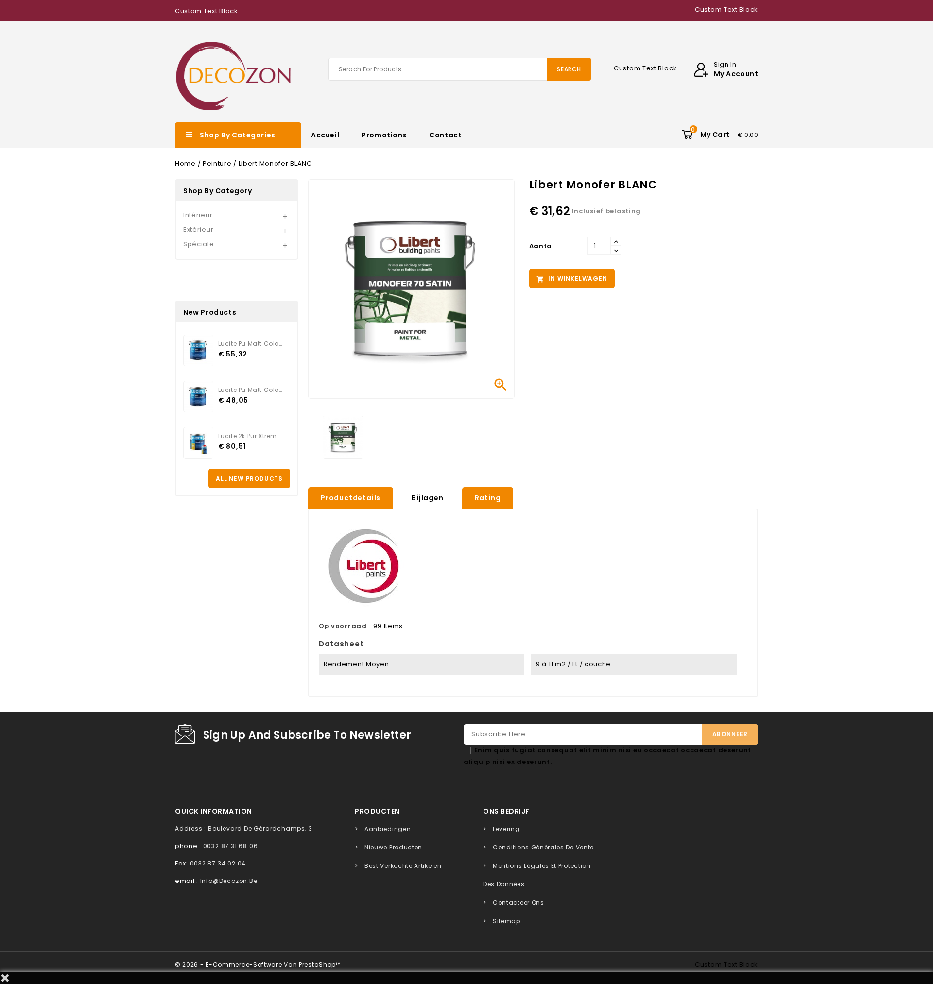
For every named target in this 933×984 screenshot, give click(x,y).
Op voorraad (343, 625)
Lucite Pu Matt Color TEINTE (250, 343)
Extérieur (198, 229)
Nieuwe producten (393, 847)
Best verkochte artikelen (403, 866)
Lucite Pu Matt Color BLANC (250, 390)
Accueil (325, 135)
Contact (445, 135)
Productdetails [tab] (350, 498)
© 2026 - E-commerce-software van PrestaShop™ (258, 964)
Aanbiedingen (387, 829)
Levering (506, 829)
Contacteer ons (518, 903)
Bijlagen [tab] (427, 498)
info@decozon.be (229, 881)
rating (488, 498)
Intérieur (197, 215)
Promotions (384, 135)
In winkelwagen (571, 278)
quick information (213, 811)
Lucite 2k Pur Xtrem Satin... (250, 436)
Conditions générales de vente (543, 847)
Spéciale (198, 244)
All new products (249, 479)
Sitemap (506, 921)
